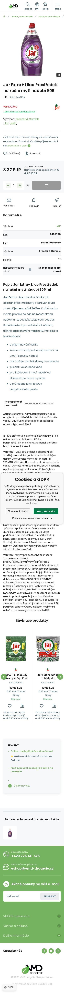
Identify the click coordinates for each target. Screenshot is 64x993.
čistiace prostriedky (49, 16)
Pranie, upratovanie (22, 16)
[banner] (13, 6)
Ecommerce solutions (24, 984)
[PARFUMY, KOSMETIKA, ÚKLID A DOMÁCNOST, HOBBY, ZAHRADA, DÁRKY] (4, 16)
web (13, 123)
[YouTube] (51, 951)
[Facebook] (44, 951)
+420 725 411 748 (25, 856)
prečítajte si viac (17, 145)
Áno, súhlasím (46, 511)
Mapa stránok (45, 977)
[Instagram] (58, 951)
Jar (6, 123)
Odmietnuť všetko (18, 511)
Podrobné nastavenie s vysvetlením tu (32, 518)
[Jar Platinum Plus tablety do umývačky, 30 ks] (48, 649)
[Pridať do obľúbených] (9, 706)
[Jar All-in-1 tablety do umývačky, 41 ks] (16, 649)
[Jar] (57, 114)
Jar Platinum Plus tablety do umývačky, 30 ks (48, 676)
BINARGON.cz (45, 984)
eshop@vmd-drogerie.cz (32, 868)
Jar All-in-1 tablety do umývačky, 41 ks (16, 676)
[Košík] (46, 6)
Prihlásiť (50, 896)
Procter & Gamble (27, 119)
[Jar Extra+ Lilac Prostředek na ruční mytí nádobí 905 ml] (10, 832)
